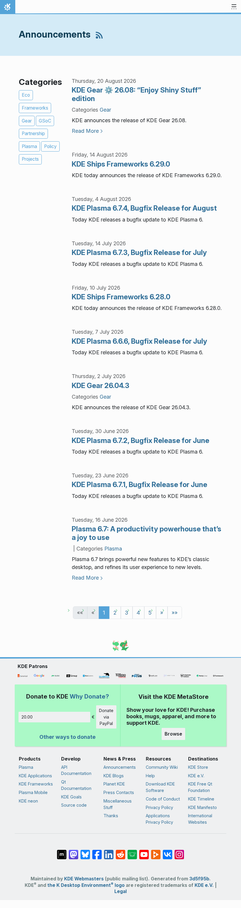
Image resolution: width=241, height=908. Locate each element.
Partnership (33, 133)
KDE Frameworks (36, 783)
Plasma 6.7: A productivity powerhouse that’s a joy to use (146, 533)
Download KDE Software (160, 787)
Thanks (110, 815)
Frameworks (35, 108)
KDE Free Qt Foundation (200, 787)
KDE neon (28, 800)
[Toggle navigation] (234, 7)
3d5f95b (199, 879)
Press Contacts (118, 792)
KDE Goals (71, 796)
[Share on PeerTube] (155, 851)
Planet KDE (114, 783)
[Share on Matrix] (61, 851)
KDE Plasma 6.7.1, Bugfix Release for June (139, 484)
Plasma (29, 146)
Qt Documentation (76, 785)
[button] (175, 612)
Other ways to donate (67, 737)
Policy (50, 146)
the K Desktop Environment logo (86, 885)
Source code (74, 805)
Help (150, 775)
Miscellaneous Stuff (117, 804)
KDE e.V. (196, 775)
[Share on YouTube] (144, 851)
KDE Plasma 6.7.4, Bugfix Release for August (144, 208)
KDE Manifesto (202, 807)
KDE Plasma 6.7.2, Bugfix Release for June (140, 440)
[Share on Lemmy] (132, 851)
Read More (85, 131)
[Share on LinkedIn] (108, 851)
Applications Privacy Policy (159, 819)
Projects (30, 159)
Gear (27, 121)
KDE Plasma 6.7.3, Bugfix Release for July (139, 252)
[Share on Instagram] (179, 851)
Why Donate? (89, 696)
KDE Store (198, 767)
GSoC (45, 121)
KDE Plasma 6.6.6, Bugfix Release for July (139, 341)
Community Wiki (162, 767)
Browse (173, 734)
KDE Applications (35, 775)
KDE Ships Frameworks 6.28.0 (121, 297)
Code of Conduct (163, 798)
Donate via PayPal (106, 717)
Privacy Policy (159, 807)
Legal (120, 891)
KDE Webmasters (84, 879)
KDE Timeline (201, 798)
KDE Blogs (113, 775)
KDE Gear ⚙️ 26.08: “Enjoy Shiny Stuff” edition (136, 94)
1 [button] (104, 613)
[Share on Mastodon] (73, 851)
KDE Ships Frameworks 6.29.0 (121, 164)
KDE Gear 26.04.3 (100, 385)
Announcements (119, 767)
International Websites (200, 819)
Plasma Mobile (33, 792)
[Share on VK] (167, 851)
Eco (26, 95)
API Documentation (76, 770)
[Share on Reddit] (120, 851)
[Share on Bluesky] (85, 851)
